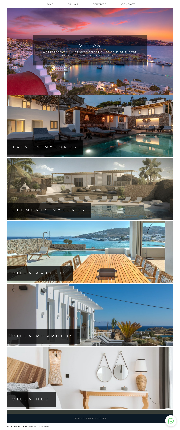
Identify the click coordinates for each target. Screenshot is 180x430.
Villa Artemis (39, 273)
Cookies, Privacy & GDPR (90, 418)
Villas (73, 4)
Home (49, 4)
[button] (170, 420)
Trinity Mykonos (45, 147)
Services (100, 4)
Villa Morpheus (43, 336)
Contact (128, 4)
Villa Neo (31, 399)
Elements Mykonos (49, 210)
